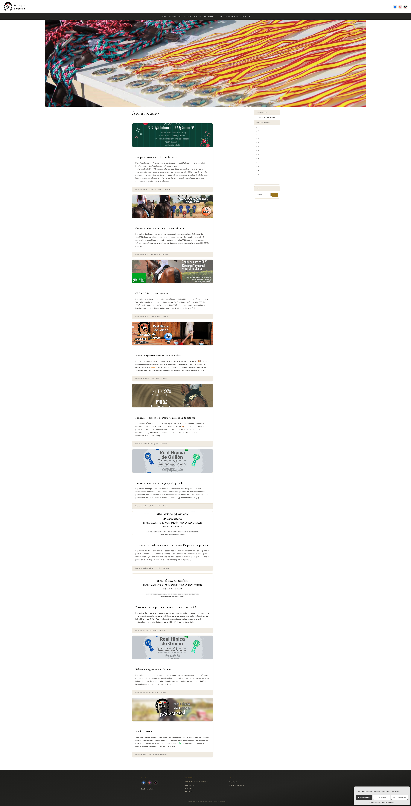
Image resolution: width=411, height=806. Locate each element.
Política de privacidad (387, 802)
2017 (257, 163)
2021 (257, 147)
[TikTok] (405, 7)
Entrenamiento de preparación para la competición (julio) (165, 607)
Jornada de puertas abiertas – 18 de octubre (158, 355)
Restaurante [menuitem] (209, 16)
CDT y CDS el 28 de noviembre (151, 293)
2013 (257, 178)
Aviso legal (233, 782)
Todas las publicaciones (266, 117)
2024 (257, 135)
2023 (257, 139)
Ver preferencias (399, 797)
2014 (257, 174)
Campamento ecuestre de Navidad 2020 (156, 157)
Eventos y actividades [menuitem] (228, 16)
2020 (257, 151)
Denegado (382, 797)
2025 (257, 131)
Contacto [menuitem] (245, 16)
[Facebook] (395, 7)
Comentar (167, 189)
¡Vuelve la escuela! (144, 731)
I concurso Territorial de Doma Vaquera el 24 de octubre (165, 417)
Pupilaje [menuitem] (197, 16)
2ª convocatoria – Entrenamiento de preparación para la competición (171, 545)
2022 (257, 143)
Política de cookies (374, 802)
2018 (257, 159)
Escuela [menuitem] (187, 16)
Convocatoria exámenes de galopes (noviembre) (160, 228)
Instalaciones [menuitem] (175, 16)
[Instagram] (400, 7)
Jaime (160, 189)
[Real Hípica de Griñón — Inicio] (14, 6)
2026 (257, 127)
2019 (257, 155)
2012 (257, 182)
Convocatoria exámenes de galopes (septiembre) (160, 483)
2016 (257, 166)
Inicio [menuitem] (163, 16)
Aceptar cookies (364, 797)
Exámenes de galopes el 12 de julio (153, 669)
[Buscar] (274, 195)
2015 (257, 170)
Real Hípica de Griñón (147, 789)
